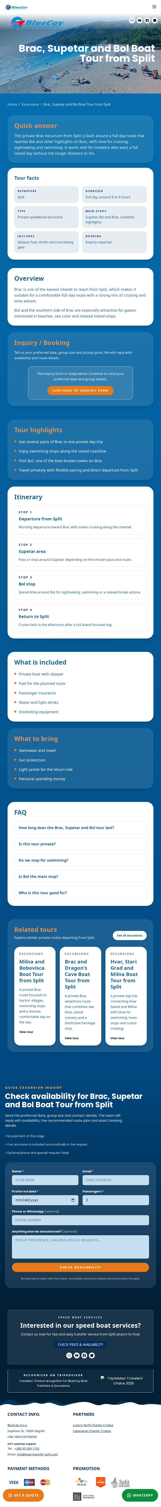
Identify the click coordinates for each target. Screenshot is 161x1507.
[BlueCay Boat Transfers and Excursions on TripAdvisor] (124, 1381)
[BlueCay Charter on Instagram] (155, 20)
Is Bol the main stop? (38, 876)
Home (12, 104)
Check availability (80, 1267)
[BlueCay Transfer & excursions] (16, 7)
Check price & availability (80, 1344)
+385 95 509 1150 (27, 1448)
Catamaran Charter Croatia (92, 1431)
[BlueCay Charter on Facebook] (147, 20)
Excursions (30, 104)
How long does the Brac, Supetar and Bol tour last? (66, 827)
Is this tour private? (37, 843)
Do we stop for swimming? (43, 860)
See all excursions (130, 935)
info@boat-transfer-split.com (37, 1454)
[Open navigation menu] (154, 6)
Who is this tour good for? (43, 892)
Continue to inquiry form (80, 390)
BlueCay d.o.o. (17, 1425)
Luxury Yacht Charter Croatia (93, 1425)
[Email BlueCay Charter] (132, 20)
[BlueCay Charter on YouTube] (140, 20)
